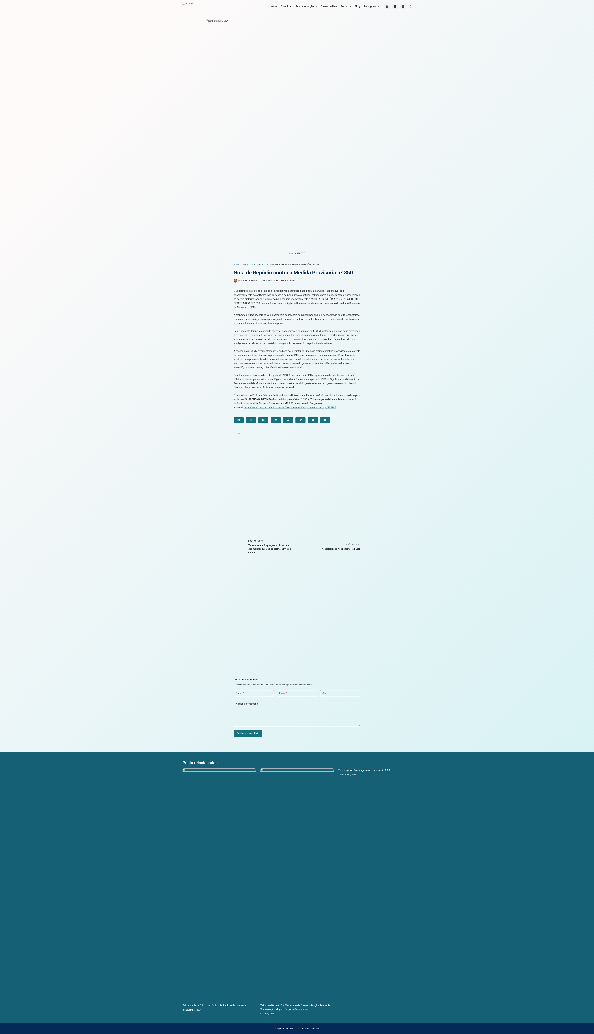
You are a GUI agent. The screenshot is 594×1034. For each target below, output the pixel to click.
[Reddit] (288, 420)
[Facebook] (387, 6)
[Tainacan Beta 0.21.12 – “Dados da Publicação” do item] (219, 884)
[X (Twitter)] (395, 6)
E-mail (283, 693)
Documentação (305, 6)
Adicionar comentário (248, 703)
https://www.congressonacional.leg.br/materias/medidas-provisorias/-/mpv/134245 (290, 407)
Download (286, 6)
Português (370, 6)
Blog (357, 6)
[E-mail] (325, 420)
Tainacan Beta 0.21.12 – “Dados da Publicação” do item (214, 1005)
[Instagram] (403, 6)
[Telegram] (300, 420)
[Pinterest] (263, 420)
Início (274, 6)
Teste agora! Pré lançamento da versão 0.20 (364, 770)
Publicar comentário (248, 733)
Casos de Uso (329, 6)
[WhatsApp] (313, 420)
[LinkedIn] (276, 420)
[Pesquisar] (410, 6)
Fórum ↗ (346, 6)
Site (324, 693)
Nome (240, 693)
